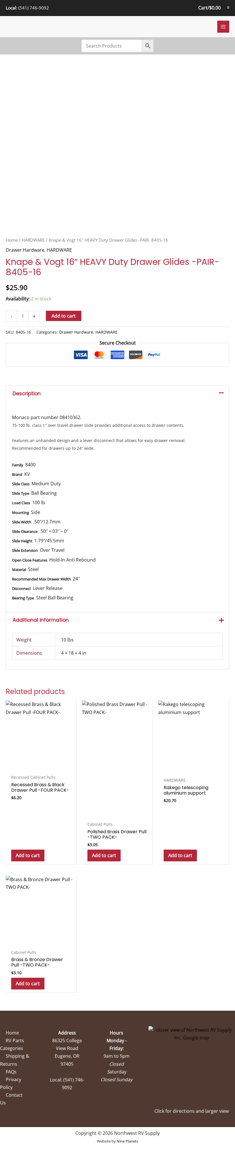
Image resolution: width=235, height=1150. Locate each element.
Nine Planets (127, 1141)
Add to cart (64, 316)
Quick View (40, 765)
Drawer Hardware (25, 250)
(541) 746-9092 (33, 8)
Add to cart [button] (28, 855)
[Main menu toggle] (223, 27)
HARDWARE (33, 240)
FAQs (11, 1072)
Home (12, 240)
